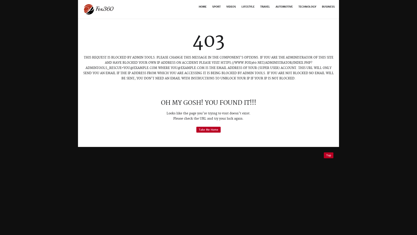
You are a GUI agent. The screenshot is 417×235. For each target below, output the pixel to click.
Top (328, 155)
